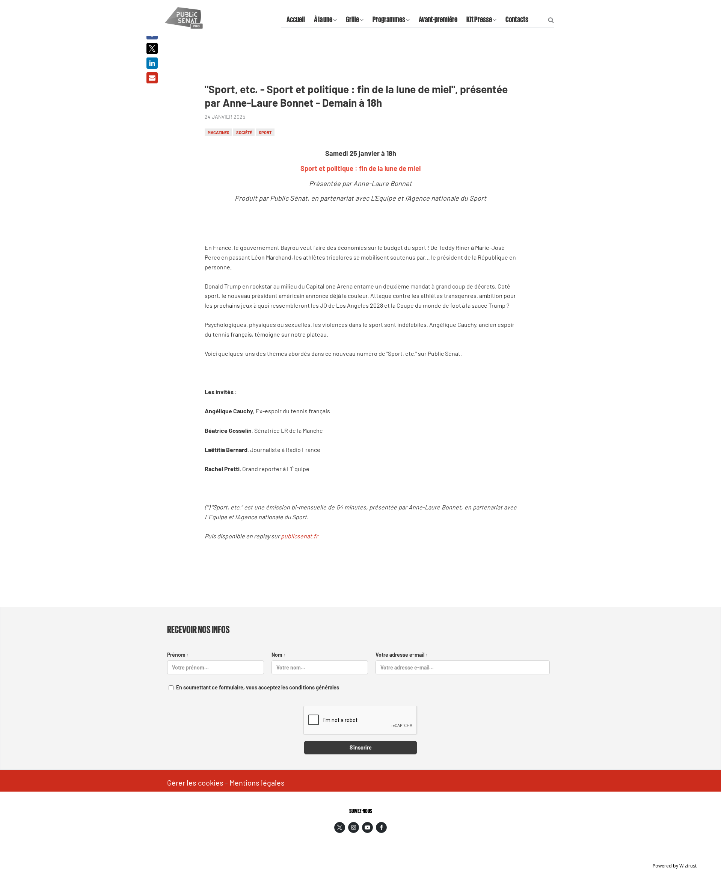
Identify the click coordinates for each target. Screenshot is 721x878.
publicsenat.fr (299, 535)
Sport (265, 132)
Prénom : (178, 654)
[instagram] (353, 827)
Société (244, 132)
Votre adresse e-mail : (401, 654)
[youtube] (367, 827)
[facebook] (381, 827)
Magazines (218, 132)
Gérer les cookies (195, 782)
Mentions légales (257, 782)
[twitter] (339, 827)
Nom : (278, 654)
